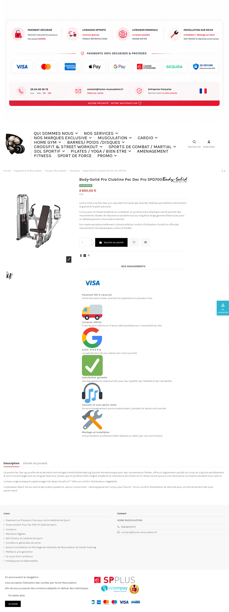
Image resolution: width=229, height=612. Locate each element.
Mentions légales (16, 533)
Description (11, 463)
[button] (101, 133)
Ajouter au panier (114, 242)
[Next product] (224, 171)
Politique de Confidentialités (22, 560)
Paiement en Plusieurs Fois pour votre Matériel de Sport (38, 520)
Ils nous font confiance (19, 556)
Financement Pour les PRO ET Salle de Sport (31, 524)
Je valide (13, 603)
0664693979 (128, 526)
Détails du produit (35, 463)
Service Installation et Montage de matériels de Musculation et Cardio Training (51, 547)
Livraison (11, 529)
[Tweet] (85, 255)
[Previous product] (223, 171)
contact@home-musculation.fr (139, 532)
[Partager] (81, 255)
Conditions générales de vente (23, 542)
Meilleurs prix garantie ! (19, 551)
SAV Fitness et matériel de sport (24, 538)
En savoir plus (16, 595)
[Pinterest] (89, 255)
